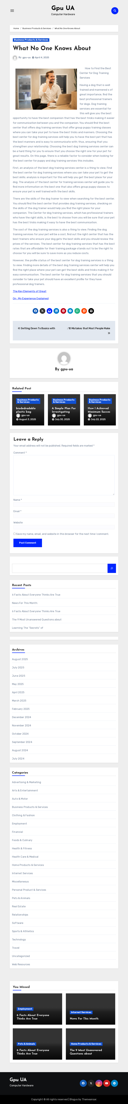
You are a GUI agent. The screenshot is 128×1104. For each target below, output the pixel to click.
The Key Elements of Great (29, 291)
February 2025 (21, 708)
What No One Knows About (52, 49)
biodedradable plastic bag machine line (26, 412)
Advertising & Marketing (26, 782)
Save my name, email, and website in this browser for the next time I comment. (62, 533)
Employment (19, 823)
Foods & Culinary (22, 840)
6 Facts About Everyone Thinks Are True (36, 594)
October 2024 (20, 733)
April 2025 (18, 692)
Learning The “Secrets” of (27, 627)
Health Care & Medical (25, 856)
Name (17, 499)
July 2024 (18, 758)
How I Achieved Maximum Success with (99, 412)
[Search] (112, 568)
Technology (19, 939)
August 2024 (20, 750)
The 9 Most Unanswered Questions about (37, 619)
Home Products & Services (28, 865)
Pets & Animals (21, 898)
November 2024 (21, 725)
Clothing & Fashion (23, 815)
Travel (15, 947)
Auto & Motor (20, 798)
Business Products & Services (31, 40)
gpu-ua (26, 57)
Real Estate (19, 906)
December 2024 (21, 717)
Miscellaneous (20, 881)
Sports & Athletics (23, 931)
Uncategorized (21, 956)
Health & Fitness (22, 848)
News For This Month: (25, 603)
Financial (17, 831)
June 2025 (18, 675)
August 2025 (20, 659)
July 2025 (18, 667)
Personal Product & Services (29, 889)
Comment (20, 452)
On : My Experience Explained (31, 298)
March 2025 (19, 700)
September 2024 (22, 742)
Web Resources (21, 964)
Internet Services (22, 873)
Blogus (74, 1099)
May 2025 (18, 684)
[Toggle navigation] (12, 10)
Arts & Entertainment (25, 790)
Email (17, 511)
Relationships (20, 914)
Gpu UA (63, 8)
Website (18, 522)
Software (17, 923)
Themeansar (89, 1099)
